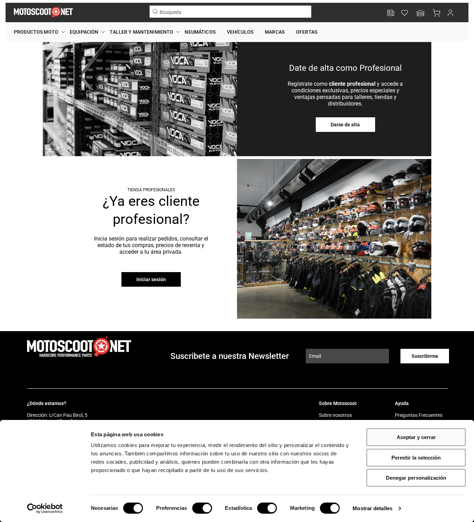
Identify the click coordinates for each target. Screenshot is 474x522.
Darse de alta (345, 124)
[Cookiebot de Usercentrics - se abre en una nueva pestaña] (45, 508)
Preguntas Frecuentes (418, 415)
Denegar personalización (416, 478)
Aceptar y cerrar (416, 437)
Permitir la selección (416, 458)
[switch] (202, 508)
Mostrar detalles (372, 508)
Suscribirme (425, 356)
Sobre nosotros (335, 415)
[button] (420, 14)
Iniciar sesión (151, 279)
